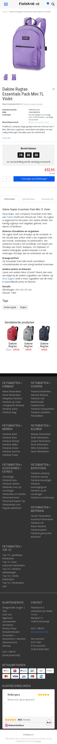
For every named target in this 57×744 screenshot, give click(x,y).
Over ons (7, 614)
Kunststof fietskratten (42, 519)
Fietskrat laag (9, 412)
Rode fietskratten (40, 437)
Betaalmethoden (11, 631)
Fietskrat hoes (9, 480)
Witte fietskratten (40, 447)
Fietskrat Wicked (10, 440)
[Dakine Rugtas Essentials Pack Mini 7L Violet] (29, 45)
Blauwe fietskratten (41, 434)
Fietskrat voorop (39, 476)
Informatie (12, 356)
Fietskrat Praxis (10, 454)
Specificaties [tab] (28, 198)
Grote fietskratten (11, 394)
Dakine (10, 216)
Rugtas (23, 307)
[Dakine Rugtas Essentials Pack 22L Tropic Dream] (44, 333)
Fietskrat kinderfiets (41, 391)
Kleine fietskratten (11, 391)
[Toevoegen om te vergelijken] (53, 89)
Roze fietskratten (39, 444)
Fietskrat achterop (40, 473)
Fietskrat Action (10, 447)
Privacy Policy (9, 628)
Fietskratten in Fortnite (14, 494)
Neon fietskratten (40, 451)
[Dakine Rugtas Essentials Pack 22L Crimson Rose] (13, 333)
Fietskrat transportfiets (42, 408)
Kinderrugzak (10, 307)
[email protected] (39, 631)
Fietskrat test (37, 405)
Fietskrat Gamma (11, 451)
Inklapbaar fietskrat (12, 398)
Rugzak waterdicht (11, 507)
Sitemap (6, 645)
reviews (37, 741)
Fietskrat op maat (11, 401)
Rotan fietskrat (38, 526)
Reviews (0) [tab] (47, 198)
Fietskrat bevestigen (41, 480)
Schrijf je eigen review (32, 104)
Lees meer (6, 138)
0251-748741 (9, 651)
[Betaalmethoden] (6, 670)
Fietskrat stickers (11, 483)
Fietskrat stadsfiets (40, 412)
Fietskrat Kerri (9, 437)
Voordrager (8, 476)
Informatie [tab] (9, 198)
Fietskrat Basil (9, 434)
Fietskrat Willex (10, 444)
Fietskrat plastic (39, 529)
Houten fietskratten (41, 515)
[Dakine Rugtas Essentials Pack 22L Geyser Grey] (28, 333)
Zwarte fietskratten (41, 440)
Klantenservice (9, 642)
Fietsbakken (37, 415)
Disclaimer (7, 624)
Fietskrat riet (37, 522)
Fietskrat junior (10, 408)
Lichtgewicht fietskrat (13, 405)
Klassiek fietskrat (39, 394)
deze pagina (8, 278)
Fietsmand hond (10, 497)
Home (5, 11)
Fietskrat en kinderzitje (42, 497)
